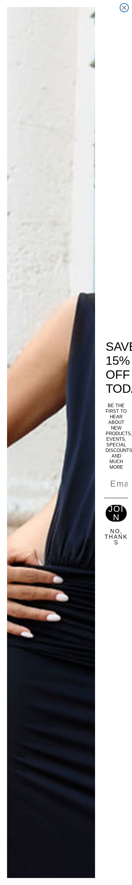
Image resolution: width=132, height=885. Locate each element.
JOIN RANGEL (116, 513)
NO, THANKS (116, 537)
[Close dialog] (124, 8)
